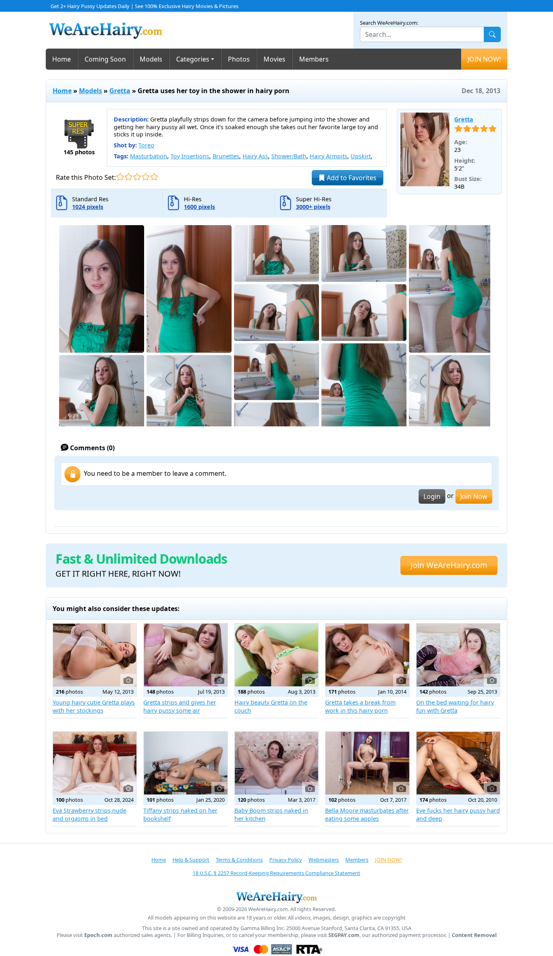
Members (314, 59)
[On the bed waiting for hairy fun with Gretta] (458, 655)
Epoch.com (98, 935)
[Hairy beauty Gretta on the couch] (276, 655)
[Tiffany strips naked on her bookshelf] (185, 763)
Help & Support (190, 859)
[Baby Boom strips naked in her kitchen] (276, 763)
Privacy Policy (285, 859)
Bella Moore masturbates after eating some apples (367, 814)
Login (431, 496)
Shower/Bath (288, 156)
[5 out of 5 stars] (154, 177)
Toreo (146, 145)
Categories (192, 59)
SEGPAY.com (343, 935)
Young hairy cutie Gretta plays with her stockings (94, 706)
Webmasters (323, 859)
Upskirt (361, 156)
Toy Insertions (189, 156)
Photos (239, 59)
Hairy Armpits (328, 156)
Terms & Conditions (239, 859)
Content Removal (474, 935)
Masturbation (148, 156)
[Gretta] (424, 149)
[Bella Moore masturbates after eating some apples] (367, 763)
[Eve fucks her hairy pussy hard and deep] (458, 763)
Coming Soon (105, 59)
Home (61, 59)
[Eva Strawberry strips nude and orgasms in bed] (95, 763)
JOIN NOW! (484, 59)
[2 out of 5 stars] (128, 177)
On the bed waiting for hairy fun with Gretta (455, 706)
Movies (274, 59)
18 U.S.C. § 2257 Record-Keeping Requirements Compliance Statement (276, 873)
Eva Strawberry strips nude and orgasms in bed (89, 814)
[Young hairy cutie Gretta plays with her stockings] (95, 655)
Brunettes (226, 156)
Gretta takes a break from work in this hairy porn (360, 706)
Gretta (119, 90)
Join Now (473, 496)
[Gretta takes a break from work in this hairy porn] (367, 655)
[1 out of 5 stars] (120, 177)
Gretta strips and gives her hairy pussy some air (179, 706)
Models (151, 59)
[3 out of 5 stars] (137, 177)
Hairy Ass (255, 156)
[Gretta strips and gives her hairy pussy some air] (185, 655)
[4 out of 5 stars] (145, 177)
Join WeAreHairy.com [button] (448, 565)
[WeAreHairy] (276, 897)
